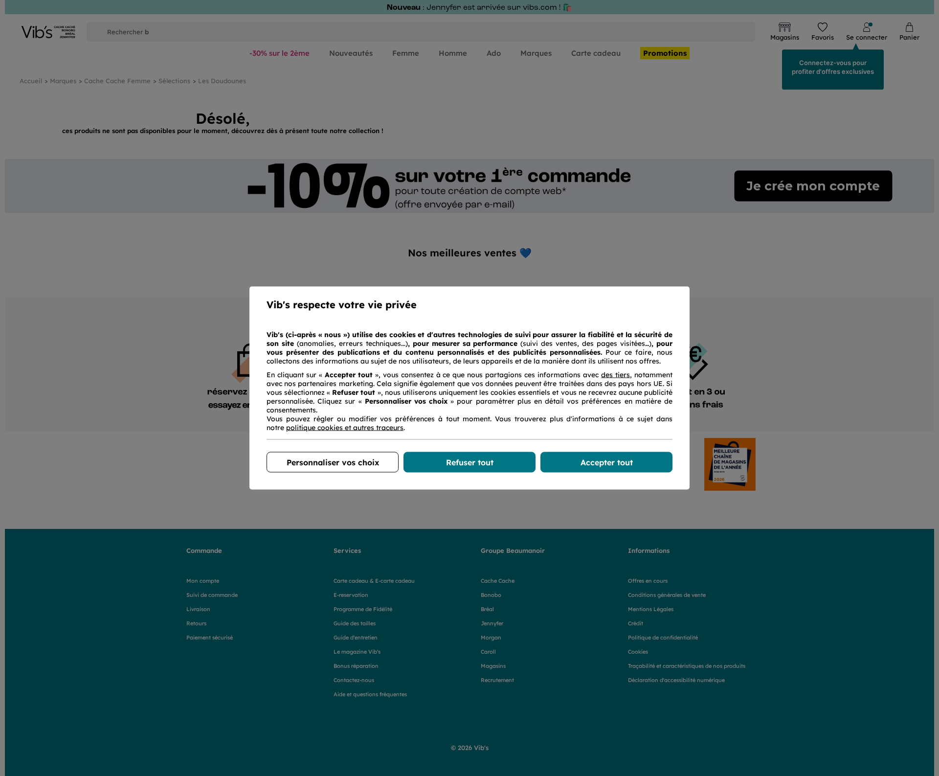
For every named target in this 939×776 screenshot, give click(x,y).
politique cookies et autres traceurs (344, 427)
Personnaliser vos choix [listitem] (333, 462)
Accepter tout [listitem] (607, 462)
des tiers (615, 374)
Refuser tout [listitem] (469, 462)
